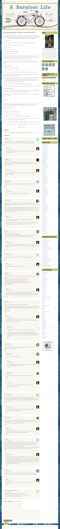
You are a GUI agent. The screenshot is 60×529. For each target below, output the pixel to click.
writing (32, 132)
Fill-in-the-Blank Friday (47, 297)
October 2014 (45, 180)
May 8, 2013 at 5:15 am (7, 418)
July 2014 (44, 183)
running (44, 325)
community (45, 287)
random (44, 321)
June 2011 (44, 227)
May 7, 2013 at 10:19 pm (9, 317)
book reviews (45, 281)
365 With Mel (12, 1)
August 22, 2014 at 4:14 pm (8, 491)
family (44, 294)
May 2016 (44, 161)
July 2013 (44, 198)
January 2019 (45, 148)
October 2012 (45, 208)
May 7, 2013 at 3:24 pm (7, 274)
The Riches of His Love (46, 265)
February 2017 (45, 156)
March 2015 (45, 174)
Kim (5, 230)
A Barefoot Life (30, 16)
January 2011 (45, 233)
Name (20, 503)
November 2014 (45, 179)
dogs (43, 292)
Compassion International (47, 248)
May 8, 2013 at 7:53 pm (9, 480)
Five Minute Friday (46, 298)
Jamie (5, 469)
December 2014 (45, 178)
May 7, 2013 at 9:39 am (7, 201)
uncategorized (45, 333)
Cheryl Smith (6, 394)
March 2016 (45, 162)
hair (43, 307)
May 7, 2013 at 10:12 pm (9, 264)
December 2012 (45, 206)
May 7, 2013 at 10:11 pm (9, 242)
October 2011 (45, 222)
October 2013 (45, 194)
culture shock (45, 291)
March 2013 (45, 202)
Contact (26, 1)
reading (44, 323)
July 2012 (44, 212)
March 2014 (45, 188)
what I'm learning (25, 132)
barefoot (44, 276)
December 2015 (45, 163)
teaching (44, 326)
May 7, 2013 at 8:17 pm (7, 345)
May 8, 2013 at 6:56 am (9, 429)
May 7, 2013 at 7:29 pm (7, 302)
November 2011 (45, 221)
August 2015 (45, 168)
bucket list (44, 282)
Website (20, 508)
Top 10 (44, 331)
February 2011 (45, 232)
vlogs (44, 334)
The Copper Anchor (46, 264)
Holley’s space (25, 124)
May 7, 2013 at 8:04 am (7, 139)
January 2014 (45, 191)
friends (44, 301)
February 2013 (45, 204)
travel (44, 332)
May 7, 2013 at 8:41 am (7, 160)
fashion (44, 295)
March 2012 (45, 217)
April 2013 (44, 201)
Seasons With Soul (46, 261)
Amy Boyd (6, 199)
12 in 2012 (20, 1)
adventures (44, 275)
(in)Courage (45, 239)
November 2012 (45, 207)
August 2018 (45, 151)
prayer (22, 132)
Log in (41, 526)
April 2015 (44, 173)
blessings (44, 280)
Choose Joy (45, 245)
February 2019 (45, 147)
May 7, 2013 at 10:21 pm (10, 362)
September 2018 (45, 150)
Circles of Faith (45, 285)
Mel (6, 147)
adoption (44, 274)
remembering (45, 324)
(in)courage (45, 272)
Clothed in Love (45, 246)
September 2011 (45, 224)
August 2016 (45, 160)
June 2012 (44, 213)
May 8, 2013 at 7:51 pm (9, 454)
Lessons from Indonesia (46, 311)
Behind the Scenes (46, 278)
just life (19, 132)
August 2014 (45, 182)
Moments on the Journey (47, 259)
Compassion (45, 288)
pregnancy (44, 320)
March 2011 (45, 231)
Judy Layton (6, 253)
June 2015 (44, 170)
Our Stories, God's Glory (47, 260)
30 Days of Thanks (46, 273)
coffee (44, 286)
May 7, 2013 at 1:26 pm (7, 255)
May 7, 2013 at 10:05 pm (9, 170)
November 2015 (45, 164)
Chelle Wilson (45, 244)
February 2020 (45, 144)
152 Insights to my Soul (46, 240)
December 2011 (45, 220)
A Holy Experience (46, 241)
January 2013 (45, 205)
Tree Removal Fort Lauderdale (9, 490)
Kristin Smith (8, 372)
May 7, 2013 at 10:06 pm (9, 191)
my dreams (21, 74)
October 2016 (45, 159)
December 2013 (45, 192)
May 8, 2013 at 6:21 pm (7, 471)
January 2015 (45, 176)
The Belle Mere (45, 262)
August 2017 (45, 155)
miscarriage (45, 317)
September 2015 (45, 167)
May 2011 (44, 228)
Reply (5, 144)
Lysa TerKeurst (45, 258)
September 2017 (45, 154)
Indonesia (44, 308)
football (44, 300)
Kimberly (6, 180)
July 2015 (44, 169)
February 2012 (45, 218)
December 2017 (45, 153)
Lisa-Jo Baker (45, 253)
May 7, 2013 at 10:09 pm (9, 217)
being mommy (45, 279)
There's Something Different (47, 266)
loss (43, 312)
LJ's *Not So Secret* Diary (47, 257)
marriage (44, 316)
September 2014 (45, 181)
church (44, 284)
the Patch (44, 329)
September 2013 (45, 195)
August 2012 (45, 211)
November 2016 (45, 157)
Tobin (44, 330)
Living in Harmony (46, 254)
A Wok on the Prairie (46, 242)
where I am (29, 132)
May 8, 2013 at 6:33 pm (10, 327)
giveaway (44, 302)
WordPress (38, 526)
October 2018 (45, 149)
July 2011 (44, 226)
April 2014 (44, 187)
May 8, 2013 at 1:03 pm (7, 440)
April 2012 (44, 215)
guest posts (44, 306)
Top (7, 523)
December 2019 (45, 146)
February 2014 (45, 189)
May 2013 (44, 200)
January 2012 (45, 219)
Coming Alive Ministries (47, 247)
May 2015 (44, 172)
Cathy (5, 138)
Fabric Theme (26, 526)
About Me (5, 1)
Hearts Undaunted (46, 251)
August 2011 (45, 225)
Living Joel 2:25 (45, 255)
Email (20, 505)
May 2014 (44, 186)
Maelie (44, 314)
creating (44, 289)
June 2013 (44, 199)
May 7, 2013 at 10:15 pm (9, 290)
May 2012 (44, 214)
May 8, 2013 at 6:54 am (10, 383)
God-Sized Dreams (15, 132)
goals (44, 304)
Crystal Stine (6, 343)
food (43, 299)
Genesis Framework (33, 526)
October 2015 (45, 166)
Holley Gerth (45, 252)
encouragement (10, 132)
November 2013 (45, 193)
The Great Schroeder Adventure (48, 327)
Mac (43, 313)
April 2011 (44, 230)
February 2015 (45, 175)
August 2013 (45, 196)
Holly (5, 301)
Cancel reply (18, 501)
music (44, 318)
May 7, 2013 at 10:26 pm (9, 407)
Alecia (5, 439)
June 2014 (44, 185)
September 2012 (45, 209)
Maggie (5, 158)
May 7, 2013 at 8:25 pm (7, 395)
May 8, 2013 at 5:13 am (9, 373)
